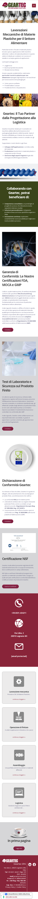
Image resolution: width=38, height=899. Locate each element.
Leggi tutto (19, 848)
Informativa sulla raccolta (9, 897)
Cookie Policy (21, 887)
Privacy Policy (10, 887)
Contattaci (8, 330)
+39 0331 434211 (14, 872)
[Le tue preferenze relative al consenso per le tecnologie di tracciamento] (4, 897)
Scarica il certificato (10, 586)
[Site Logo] (14, 5)
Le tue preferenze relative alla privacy (18, 894)
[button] (34, 5)
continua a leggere (19, 699)
